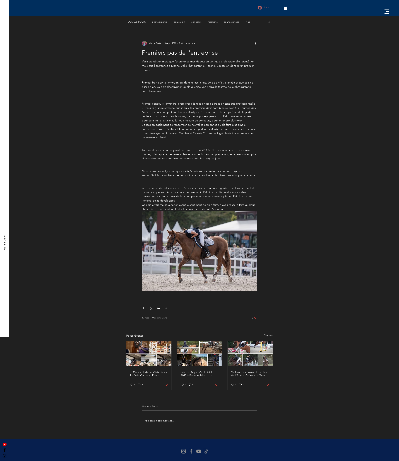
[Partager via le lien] (166, 308)
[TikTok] (206, 451)
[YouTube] (199, 451)
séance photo (231, 21)
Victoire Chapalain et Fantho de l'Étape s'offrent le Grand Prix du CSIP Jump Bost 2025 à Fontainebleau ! (249, 373)
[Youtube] (4, 444)
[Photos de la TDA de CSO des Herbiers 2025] (148, 353)
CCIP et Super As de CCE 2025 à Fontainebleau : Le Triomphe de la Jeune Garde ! (199, 373)
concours (196, 21)
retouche (213, 21)
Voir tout (268, 335)
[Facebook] (4, 450)
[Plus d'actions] (255, 43)
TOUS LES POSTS (136, 21)
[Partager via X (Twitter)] (150, 308)
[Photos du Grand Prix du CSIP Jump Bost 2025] (250, 353)
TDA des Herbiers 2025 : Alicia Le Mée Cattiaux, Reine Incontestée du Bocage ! (149, 373)
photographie (159, 21)
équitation (179, 21)
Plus (247, 21)
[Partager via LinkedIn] (158, 308)
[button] (387, 11)
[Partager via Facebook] (143, 308)
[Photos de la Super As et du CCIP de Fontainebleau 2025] (199, 353)
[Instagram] (4, 456)
